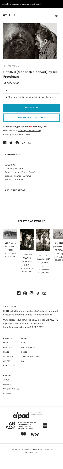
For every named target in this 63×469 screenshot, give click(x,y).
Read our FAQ (25, 134)
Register (7, 347)
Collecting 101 (28, 347)
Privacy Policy (15, 449)
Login (6, 343)
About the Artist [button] (15, 190)
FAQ (23, 361)
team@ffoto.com (12, 327)
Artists (6, 361)
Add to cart (31, 108)
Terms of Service (30, 449)
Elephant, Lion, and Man (10, 246)
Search (6, 352)
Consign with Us (11, 389)
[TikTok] (38, 293)
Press (24, 352)
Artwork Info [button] (13, 154)
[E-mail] (44, 293)
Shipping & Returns (30, 356)
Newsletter (9, 366)
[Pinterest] (25, 293)
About (6, 380)
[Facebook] (19, 293)
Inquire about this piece (31, 117)
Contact (7, 384)
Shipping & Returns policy (29, 130)
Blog (23, 343)
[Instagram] (31, 293)
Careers (7, 393)
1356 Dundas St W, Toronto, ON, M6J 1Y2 (38, 319)
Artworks (8, 356)
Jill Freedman (11, 66)
